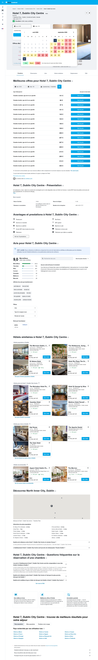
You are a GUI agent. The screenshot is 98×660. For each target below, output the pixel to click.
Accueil (14, 8)
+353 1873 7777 (17, 19)
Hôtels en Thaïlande (70, 638)
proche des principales (19, 293)
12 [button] (31, 48)
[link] (25, 376)
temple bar (26, 289)
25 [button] (28, 55)
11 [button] (28, 48)
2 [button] (46, 40)
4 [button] (66, 40)
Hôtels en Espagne (18, 638)
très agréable (17, 296)
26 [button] (31, 55)
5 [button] (31, 44)
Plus (14, 193)
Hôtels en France (18, 634)
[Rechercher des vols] (3, 7)
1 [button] (42, 40)
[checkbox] (21, 326)
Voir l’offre (46, 357)
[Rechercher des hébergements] (3, 10)
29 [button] (42, 55)
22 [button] (42, 51)
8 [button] (42, 44)
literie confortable (18, 289)
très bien (29, 293)
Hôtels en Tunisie (43, 632)
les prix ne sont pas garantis (51, 645)
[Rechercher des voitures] (3, 13)
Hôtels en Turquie (69, 632)
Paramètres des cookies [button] (19, 176)
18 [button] (28, 51)
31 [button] (24, 59)
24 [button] (24, 55)
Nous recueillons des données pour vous (25, 653)
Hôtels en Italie (43, 638)
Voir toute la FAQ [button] (40, 583)
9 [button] (46, 44)
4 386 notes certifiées (27, 21)
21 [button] (39, 51)
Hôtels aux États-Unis (70, 634)
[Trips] (3, 24)
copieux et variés (26, 296)
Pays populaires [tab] (19, 624)
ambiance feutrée (27, 299)
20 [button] (35, 51)
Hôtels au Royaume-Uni (45, 636)
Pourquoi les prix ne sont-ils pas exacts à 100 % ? (27, 655)
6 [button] (35, 44)
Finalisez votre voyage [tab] (44, 624)
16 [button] (46, 48)
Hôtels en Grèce (69, 636)
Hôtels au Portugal (18, 636)
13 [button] (35, 48)
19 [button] (31, 51)
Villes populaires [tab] (30, 624)
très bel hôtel (25, 286)
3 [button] (24, 44)
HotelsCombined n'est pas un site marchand (26, 650)
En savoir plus (74, 170)
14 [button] (39, 48)
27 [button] (35, 55)
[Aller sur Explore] (3, 19)
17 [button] (24, 51)
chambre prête (17, 299)
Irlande (19, 8)
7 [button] (39, 44)
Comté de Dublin (28, 8)
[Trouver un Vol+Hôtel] (3, 16)
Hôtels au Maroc (18, 632)
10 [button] (24, 48)
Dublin (38, 8)
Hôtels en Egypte (43, 634)
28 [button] (39, 55)
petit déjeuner (17, 286)
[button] (2, 2)
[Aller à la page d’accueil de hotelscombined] (11, 2)
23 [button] (46, 51)
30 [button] (46, 55)
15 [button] (42, 48)
